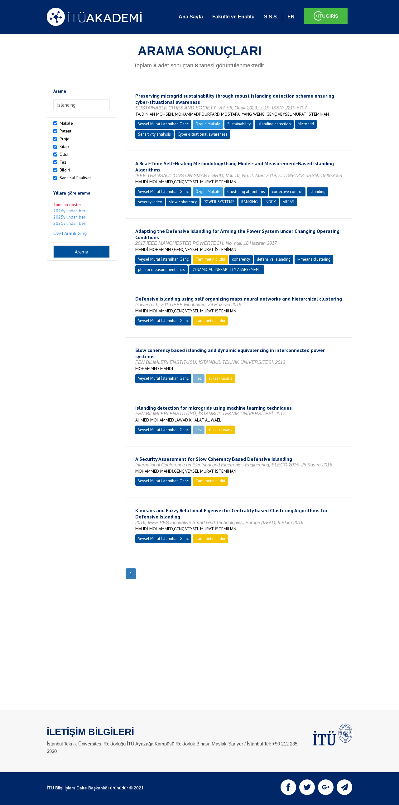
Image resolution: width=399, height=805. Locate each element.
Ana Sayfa (191, 16)
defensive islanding (274, 259)
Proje (65, 139)
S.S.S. (271, 16)
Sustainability (239, 124)
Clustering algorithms (246, 191)
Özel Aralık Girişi (70, 233)
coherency (241, 259)
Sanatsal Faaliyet (75, 178)
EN (291, 16)
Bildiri (65, 170)
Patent (65, 131)
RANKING (249, 202)
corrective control (287, 191)
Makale (66, 123)
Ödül (64, 154)
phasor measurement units (161, 269)
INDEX (270, 202)
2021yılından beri (69, 223)
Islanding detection (274, 124)
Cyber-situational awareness (203, 134)
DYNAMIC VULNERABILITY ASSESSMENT (227, 269)
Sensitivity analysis (154, 134)
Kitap (64, 146)
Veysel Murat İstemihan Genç (163, 124)
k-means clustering (313, 259)
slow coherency (183, 202)
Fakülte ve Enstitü (233, 16)
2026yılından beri (69, 211)
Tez (63, 162)
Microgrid (306, 124)
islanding (317, 191)
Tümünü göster (67, 204)
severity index (150, 202)
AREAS (288, 202)
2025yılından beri (69, 217)
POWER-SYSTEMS (219, 202)
